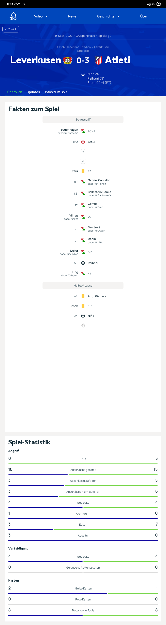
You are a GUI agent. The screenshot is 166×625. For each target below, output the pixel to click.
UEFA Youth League (13, 16)
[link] (72, 16)
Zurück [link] (12, 29)
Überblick (14, 92)
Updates (33, 92)
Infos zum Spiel (56, 92)
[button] (41, 16)
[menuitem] (46, 16)
